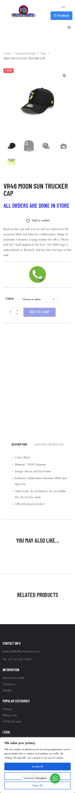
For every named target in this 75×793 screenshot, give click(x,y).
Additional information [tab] (48, 444)
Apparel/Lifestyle (25, 53)
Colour (10, 298)
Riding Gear (10, 715)
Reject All (38, 785)
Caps (43, 53)
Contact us (9, 684)
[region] (37, 765)
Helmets (7, 709)
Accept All (37, 766)
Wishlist (7, 690)
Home (7, 53)
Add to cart (39, 312)
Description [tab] (19, 444)
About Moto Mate (14, 678)
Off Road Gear (12, 721)
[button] (64, 75)
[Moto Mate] (23, 10)
